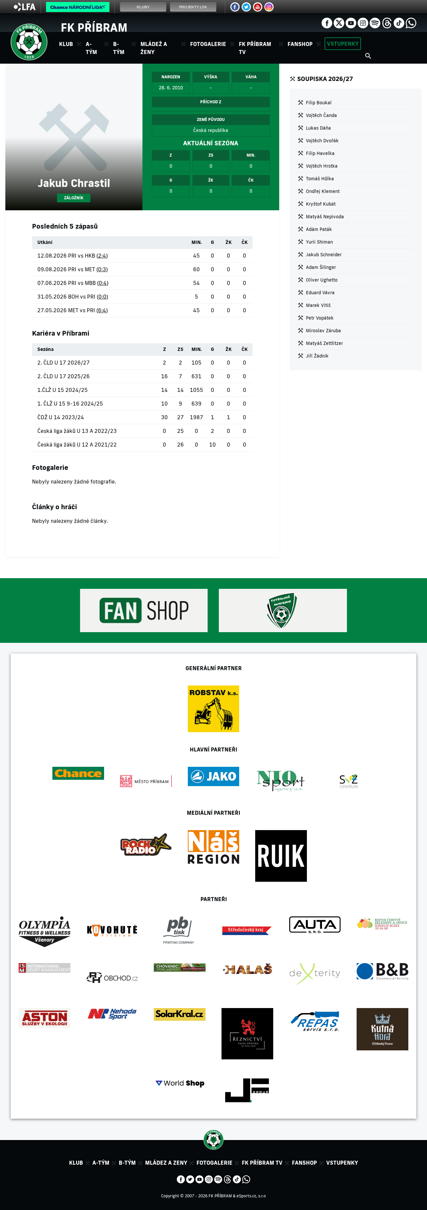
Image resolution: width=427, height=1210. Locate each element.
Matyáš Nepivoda (325, 217)
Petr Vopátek (320, 318)
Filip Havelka (320, 153)
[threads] (387, 22)
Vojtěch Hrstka (322, 166)
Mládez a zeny (166, 1162)
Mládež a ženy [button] (153, 48)
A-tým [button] (91, 48)
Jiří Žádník (317, 356)
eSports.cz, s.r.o (251, 1195)
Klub (76, 1162)
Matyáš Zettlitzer (324, 343)
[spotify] (375, 22)
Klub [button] (66, 44)
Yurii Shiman (319, 242)
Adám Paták (319, 229)
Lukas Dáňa (318, 128)
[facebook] (327, 22)
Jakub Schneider (324, 255)
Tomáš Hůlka (320, 179)
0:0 (102, 296)
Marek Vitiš (318, 305)
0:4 (103, 283)
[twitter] (339, 22)
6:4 (102, 310)
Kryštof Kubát (321, 204)
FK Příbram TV (255, 48)
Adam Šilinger (321, 267)
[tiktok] (399, 22)
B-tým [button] (118, 48)
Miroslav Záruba (323, 331)
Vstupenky (343, 43)
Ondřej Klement (323, 191)
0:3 (102, 269)
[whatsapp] (411, 22)
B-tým (127, 1162)
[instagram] (363, 22)
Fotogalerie (208, 44)
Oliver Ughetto (322, 280)
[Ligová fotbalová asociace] (24, 9)
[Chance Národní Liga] (77, 8)
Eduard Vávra (320, 293)
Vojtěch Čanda (321, 115)
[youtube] (351, 22)
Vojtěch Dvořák (322, 141)
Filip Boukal (319, 103)
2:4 (102, 255)
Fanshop (300, 44)
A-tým (100, 1162)
